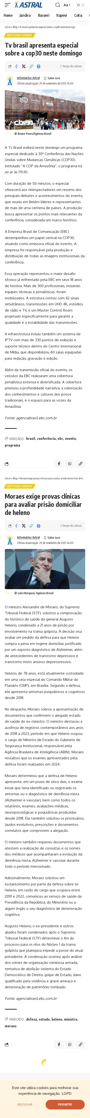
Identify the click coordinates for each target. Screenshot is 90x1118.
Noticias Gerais (19, 35)
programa (12, 445)
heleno (57, 1019)
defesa (31, 1019)
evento (70, 438)
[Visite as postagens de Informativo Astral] (10, 81)
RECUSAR (25, 1104)
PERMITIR (65, 1104)
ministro (70, 1019)
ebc (60, 438)
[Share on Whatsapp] (69, 464)
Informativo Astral (28, 78)
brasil (30, 438)
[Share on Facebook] (16, 66)
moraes (11, 1026)
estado (44, 1019)
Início (8, 26)
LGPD (67, 1094)
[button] (9, 5)
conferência (46, 438)
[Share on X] (23, 66)
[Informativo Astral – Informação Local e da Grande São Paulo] (29, 5)
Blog (15, 26)
